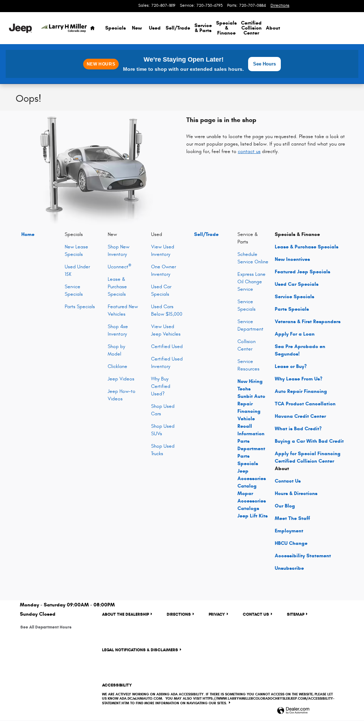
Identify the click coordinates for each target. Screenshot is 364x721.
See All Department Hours (45, 627)
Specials (115, 28)
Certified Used (167, 346)
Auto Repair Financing (301, 391)
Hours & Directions (296, 493)
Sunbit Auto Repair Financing (251, 403)
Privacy (217, 614)
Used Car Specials (296, 284)
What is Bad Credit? (298, 429)
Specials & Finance (226, 28)
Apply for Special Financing (308, 454)
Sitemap (295, 614)
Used (155, 28)
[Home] (20, 28)
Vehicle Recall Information (250, 426)
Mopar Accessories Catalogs (251, 500)
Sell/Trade (178, 28)
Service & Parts (203, 27)
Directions (179, 614)
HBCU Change (291, 543)
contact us (249, 151)
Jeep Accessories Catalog (251, 478)
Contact (288, 481)
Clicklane (117, 366)
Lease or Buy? (291, 366)
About (273, 28)
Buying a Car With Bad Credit (309, 441)
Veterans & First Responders (308, 322)
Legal (140, 649)
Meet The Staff (292, 518)
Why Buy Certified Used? (160, 386)
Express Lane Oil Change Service (251, 281)
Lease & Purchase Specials (117, 286)
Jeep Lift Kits (252, 516)
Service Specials (294, 297)
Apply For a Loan (295, 334)
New (137, 28)
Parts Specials (80, 307)
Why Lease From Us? (298, 379)
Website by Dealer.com (293, 711)
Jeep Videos (121, 379)
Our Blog (285, 506)
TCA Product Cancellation (305, 404)
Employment (289, 531)
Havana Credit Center (300, 416)
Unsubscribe (289, 568)
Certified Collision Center (251, 28)
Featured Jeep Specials (302, 272)
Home (27, 234)
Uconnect (119, 267)
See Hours (264, 64)
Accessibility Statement (303, 556)
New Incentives (292, 259)
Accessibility (218, 693)
